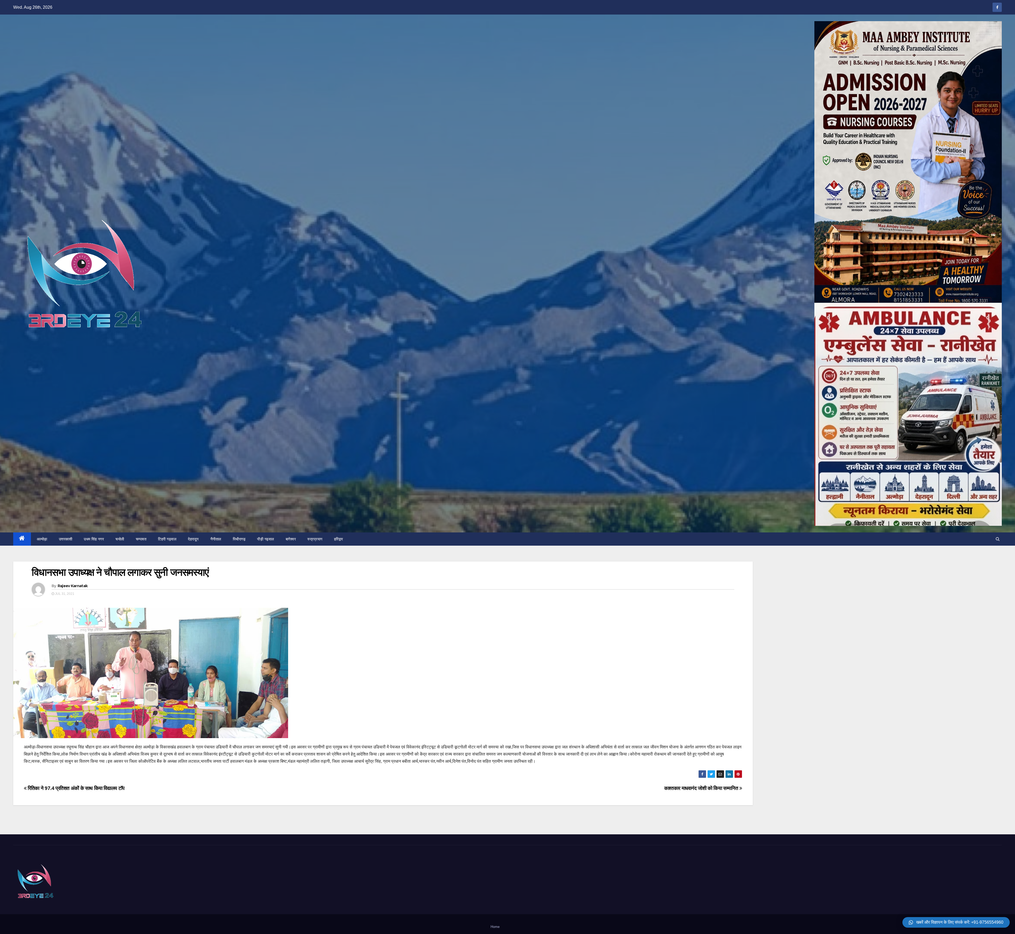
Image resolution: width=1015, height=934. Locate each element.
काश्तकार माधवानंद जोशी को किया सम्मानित (701, 788)
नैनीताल (215, 539)
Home (495, 927)
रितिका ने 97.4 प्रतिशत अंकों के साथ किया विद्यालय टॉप (75, 788)
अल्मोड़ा (42, 539)
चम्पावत (141, 539)
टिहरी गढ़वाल (167, 539)
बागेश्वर (291, 539)
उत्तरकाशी (65, 539)
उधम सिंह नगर (94, 539)
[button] (998, 539)
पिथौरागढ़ (239, 539)
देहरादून (193, 539)
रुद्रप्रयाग (314, 539)
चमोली (120, 539)
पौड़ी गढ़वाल (265, 539)
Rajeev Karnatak (73, 585)
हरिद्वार (338, 539)
